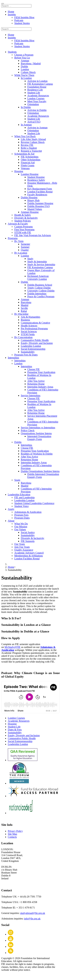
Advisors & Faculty (18, 223)
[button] (30, 618)
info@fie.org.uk (32, 918)
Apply (11, 509)
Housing (12, 723)
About (11, 520)
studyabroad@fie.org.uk (32, 913)
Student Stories (22, 23)
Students (12, 51)
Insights (12, 14)
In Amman (26, 124)
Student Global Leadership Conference (34, 503)
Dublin (17, 442)
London (18, 363)
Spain (17, 480)
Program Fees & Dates (26, 354)
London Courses (16, 718)
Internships (13, 357)
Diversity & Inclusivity (26, 217)
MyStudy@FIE (12, 647)
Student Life (14, 726)
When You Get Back (25, 136)
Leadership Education (19, 494)
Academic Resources (18, 720)
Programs (13, 238)
